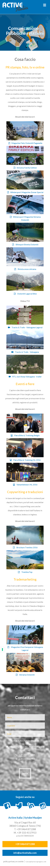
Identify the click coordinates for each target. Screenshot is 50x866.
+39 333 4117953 (27, 758)
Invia (25, 773)
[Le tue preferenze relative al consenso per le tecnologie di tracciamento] (2, 649)
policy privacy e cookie (13, 861)
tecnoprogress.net (39, 862)
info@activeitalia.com (25, 852)
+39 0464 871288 (27, 754)
